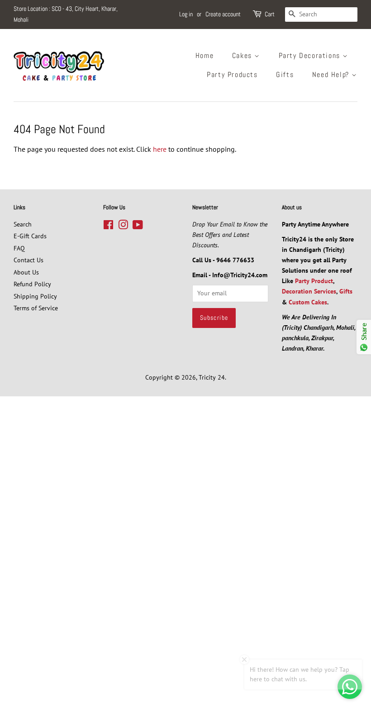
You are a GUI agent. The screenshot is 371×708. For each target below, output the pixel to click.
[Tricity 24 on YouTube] (138, 226)
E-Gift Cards (30, 236)
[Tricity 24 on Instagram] (123, 226)
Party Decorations (311, 55)
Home (204, 55)
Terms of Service (36, 308)
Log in (186, 14)
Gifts (285, 74)
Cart (270, 14)
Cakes (243, 55)
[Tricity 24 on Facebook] (108, 226)
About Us (26, 272)
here (159, 149)
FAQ (19, 248)
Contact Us (28, 260)
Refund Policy (32, 284)
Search (23, 224)
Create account (223, 14)
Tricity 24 (212, 377)
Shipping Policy (35, 296)
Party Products (232, 74)
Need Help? (332, 74)
